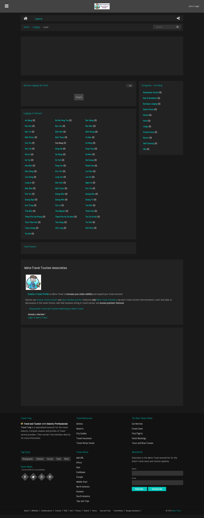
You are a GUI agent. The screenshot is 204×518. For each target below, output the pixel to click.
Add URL (80, 457)
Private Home (148, 132)
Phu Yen (28, 193)
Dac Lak (28, 148)
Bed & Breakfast (150, 98)
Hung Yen (59, 165)
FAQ (65, 510)
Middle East (81, 481)
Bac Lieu (58, 126)
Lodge (145, 126)
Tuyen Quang (30, 227)
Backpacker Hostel (151, 92)
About (26, 510)
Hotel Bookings (139, 438)
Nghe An (88, 182)
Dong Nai (58, 148)
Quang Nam (90, 193)
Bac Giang (89, 120)
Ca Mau (88, 137)
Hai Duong (89, 160)
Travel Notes (118, 510)
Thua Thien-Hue (31, 222)
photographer (27, 459)
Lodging (36, 27)
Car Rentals (137, 423)
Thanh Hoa (89, 211)
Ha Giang (58, 154)
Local (37, 18)
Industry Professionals (57, 423)
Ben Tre (28, 131)
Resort (146, 137)
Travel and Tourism (32, 423)
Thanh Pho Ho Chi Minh (64, 216)
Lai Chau (88, 171)
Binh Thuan (59, 137)
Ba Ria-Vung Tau (62, 120)
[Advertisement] (102, 56)
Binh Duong (90, 131)
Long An (28, 182)
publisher (39, 459)
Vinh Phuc (89, 227)
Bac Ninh (89, 126)
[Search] (177, 27)
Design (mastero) (133, 510)
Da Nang (88, 142)
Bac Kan (28, 126)
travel (58, 459)
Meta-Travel (176, 510)
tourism (50, 459)
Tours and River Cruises (142, 443)
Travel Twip (26, 427)
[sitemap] (22, 423)
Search (86, 510)
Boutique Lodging (150, 103)
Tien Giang (59, 222)
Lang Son (59, 176)
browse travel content (47, 299)
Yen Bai (28, 233)
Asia (78, 467)
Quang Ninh (59, 199)
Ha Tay (27, 160)
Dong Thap (89, 148)
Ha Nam (88, 154)
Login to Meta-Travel (37, 317)
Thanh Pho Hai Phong (33, 216)
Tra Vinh (88, 222)
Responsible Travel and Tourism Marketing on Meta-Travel (56, 308)
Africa (79, 462)
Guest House (148, 109)
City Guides (81, 433)
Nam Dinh (59, 182)
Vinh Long (59, 227)
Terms (94, 510)
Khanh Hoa (89, 165)
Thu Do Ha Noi (91, 216)
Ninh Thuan (59, 188)
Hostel (145, 115)
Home (26, 27)
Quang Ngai (29, 199)
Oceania (80, 491)
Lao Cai (88, 176)
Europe (79, 476)
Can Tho (28, 142)
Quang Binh (59, 193)
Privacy (78, 510)
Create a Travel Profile (38, 294)
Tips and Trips (82, 501)
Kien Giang (29, 171)
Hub (71, 510)
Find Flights (137, 433)
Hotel (145, 120)
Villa (144, 149)
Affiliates (35, 510)
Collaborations (46, 510)
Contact (58, 510)
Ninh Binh (28, 188)
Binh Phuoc (29, 137)
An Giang (28, 120)
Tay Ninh (88, 205)
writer (66, 459)
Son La (58, 205)
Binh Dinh (59, 131)
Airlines (79, 423)
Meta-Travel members (106, 299)
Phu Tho (88, 188)
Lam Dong (29, 176)
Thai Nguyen (60, 211)
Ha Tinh (58, 160)
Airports (80, 428)
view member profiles (72, 299)
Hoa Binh (28, 165)
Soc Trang (29, 205)
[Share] (178, 18)
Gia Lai (27, 154)
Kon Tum (58, 171)
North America (83, 486)
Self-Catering (148, 143)
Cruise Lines (137, 428)
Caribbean (80, 472)
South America (83, 496)
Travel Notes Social (85, 443)
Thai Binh (28, 211)
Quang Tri (89, 199)
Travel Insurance (84, 438)
